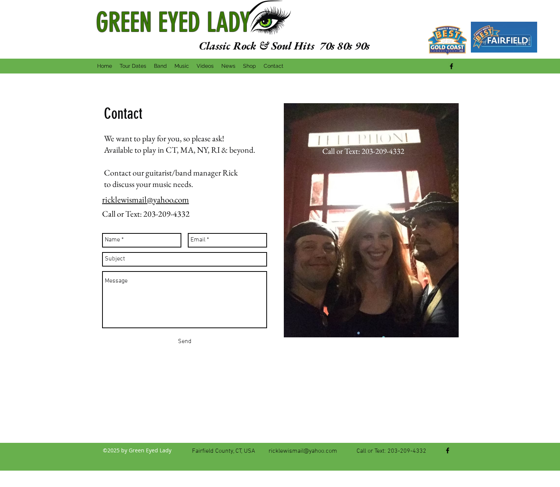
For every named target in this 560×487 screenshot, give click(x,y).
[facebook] (451, 66)
